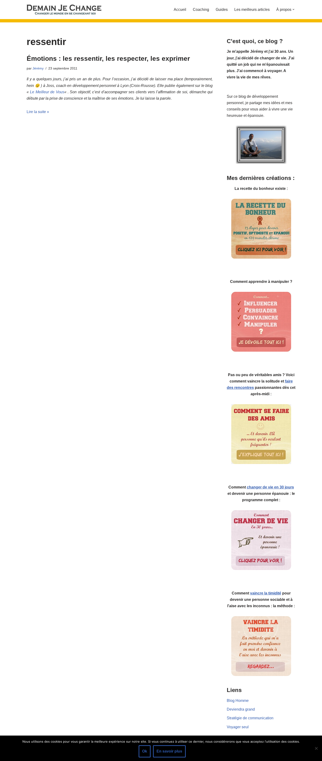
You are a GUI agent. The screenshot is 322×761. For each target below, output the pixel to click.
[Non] (316, 748)
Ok (144, 751)
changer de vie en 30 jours (270, 487)
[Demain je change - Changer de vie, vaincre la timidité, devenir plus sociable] (68, 9)
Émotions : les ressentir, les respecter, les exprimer (108, 58)
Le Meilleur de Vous (47, 92)
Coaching (201, 10)
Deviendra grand (241, 709)
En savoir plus (169, 751)
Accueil (180, 10)
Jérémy (38, 68)
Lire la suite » (38, 112)
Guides (222, 10)
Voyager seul (238, 727)
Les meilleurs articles (252, 10)
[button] (293, 9)
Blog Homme (238, 701)
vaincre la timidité (265, 593)
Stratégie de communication (250, 718)
